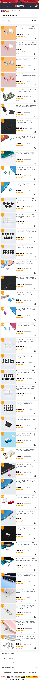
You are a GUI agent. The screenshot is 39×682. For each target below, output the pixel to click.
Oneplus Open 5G (16, 11)
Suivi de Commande (19, 672)
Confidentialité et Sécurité (10, 663)
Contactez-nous (31, 672)
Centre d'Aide (7, 672)
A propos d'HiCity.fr (8, 654)
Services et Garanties (8, 658)
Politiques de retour (8, 667)
